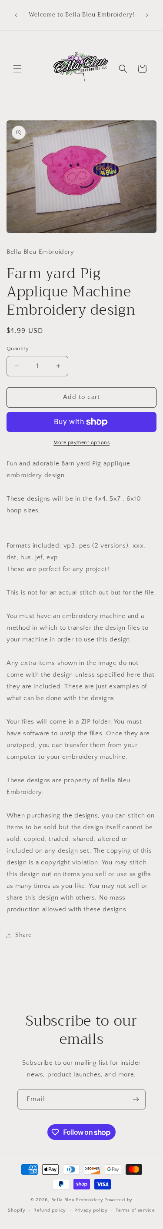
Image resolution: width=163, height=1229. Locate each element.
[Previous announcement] (16, 15)
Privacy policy (91, 1210)
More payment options (81, 442)
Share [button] (23, 935)
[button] (17, 68)
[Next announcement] (146, 15)
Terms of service (135, 1210)
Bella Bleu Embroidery (77, 1199)
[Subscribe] (135, 1099)
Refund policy (49, 1210)
